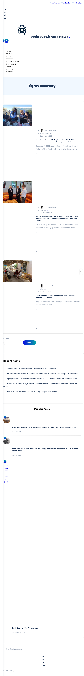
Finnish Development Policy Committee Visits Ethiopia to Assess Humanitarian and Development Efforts (57, 141)
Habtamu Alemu (51, 130)
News (8, 54)
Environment (11, 64)
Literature (9, 67)
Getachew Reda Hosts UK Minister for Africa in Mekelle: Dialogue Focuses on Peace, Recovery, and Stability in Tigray (57, 218)
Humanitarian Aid (46, 133)
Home (8, 51)
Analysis (9, 56)
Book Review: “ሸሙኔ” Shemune (25, 628)
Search (6, 339)
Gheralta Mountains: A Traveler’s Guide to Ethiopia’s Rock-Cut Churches (44, 427)
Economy (9, 59)
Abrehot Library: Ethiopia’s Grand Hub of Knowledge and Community (31, 369)
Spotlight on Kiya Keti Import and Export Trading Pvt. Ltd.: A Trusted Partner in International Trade (42, 379)
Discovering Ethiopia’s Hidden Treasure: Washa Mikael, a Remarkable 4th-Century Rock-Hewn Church (43, 374)
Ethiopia (43, 210)
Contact (9, 72)
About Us (9, 69)
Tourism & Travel (12, 61)
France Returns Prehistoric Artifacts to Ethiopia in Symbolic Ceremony (32, 392)
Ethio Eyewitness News (50, 36)
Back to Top (8, 670)
